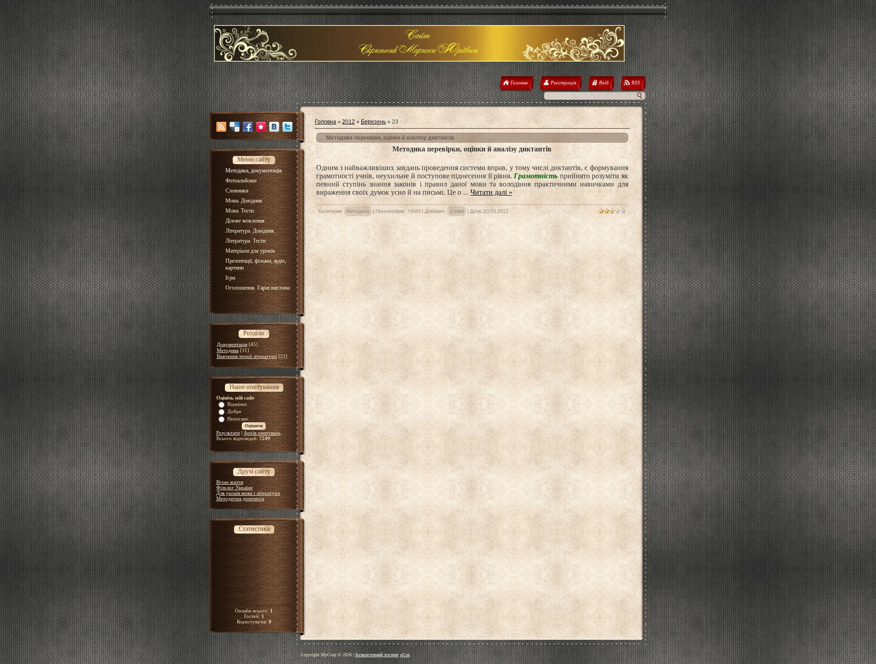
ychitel (456, 211)
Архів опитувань (262, 433)
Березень (373, 122)
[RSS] (221, 127)
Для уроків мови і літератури (248, 493)
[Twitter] (287, 127)
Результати (228, 433)
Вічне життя (229, 482)
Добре (234, 411)
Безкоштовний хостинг (377, 654)
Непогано (238, 418)
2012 (348, 122)
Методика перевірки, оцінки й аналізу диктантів (390, 138)
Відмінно (237, 404)
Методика (228, 350)
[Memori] (261, 127)
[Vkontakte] (274, 127)
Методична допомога (240, 498)
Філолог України (234, 487)
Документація (232, 344)
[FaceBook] (248, 127)
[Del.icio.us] (234, 127)
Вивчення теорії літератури (247, 356)
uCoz (405, 654)
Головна (325, 122)
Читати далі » (491, 192)
